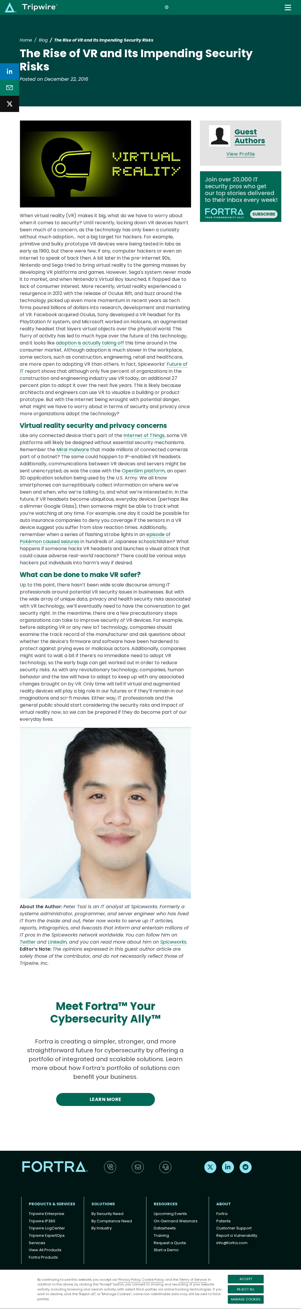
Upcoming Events (170, 1213)
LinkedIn (57, 942)
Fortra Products (43, 1257)
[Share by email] (9, 88)
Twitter (28, 942)
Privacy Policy (129, 1279)
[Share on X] (9, 104)
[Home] (31, 7)
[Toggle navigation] (288, 7)
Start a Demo (166, 1250)
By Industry (101, 1228)
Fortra (222, 1213)
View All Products (45, 1250)
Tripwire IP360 (42, 1221)
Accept (246, 1279)
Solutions (103, 1204)
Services (37, 1243)
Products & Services (52, 1204)
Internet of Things (144, 435)
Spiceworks (173, 942)
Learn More (105, 1099)
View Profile (240, 154)
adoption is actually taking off (90, 342)
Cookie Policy (153, 1279)
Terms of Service (192, 1279)
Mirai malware (72, 449)
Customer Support (234, 1228)
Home (26, 40)
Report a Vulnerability (236, 1235)
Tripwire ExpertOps (47, 1235)
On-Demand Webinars (176, 1221)
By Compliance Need (111, 1221)
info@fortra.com (232, 1243)
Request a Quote (170, 1243)
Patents (223, 1221)
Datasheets (165, 1228)
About (223, 1204)
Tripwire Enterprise (46, 1213)
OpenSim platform (143, 470)
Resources (166, 1204)
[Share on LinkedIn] (9, 71)
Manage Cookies (245, 1299)
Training (161, 1235)
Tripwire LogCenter (47, 1228)
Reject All (246, 1289)
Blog (43, 40)
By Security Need (107, 1213)
